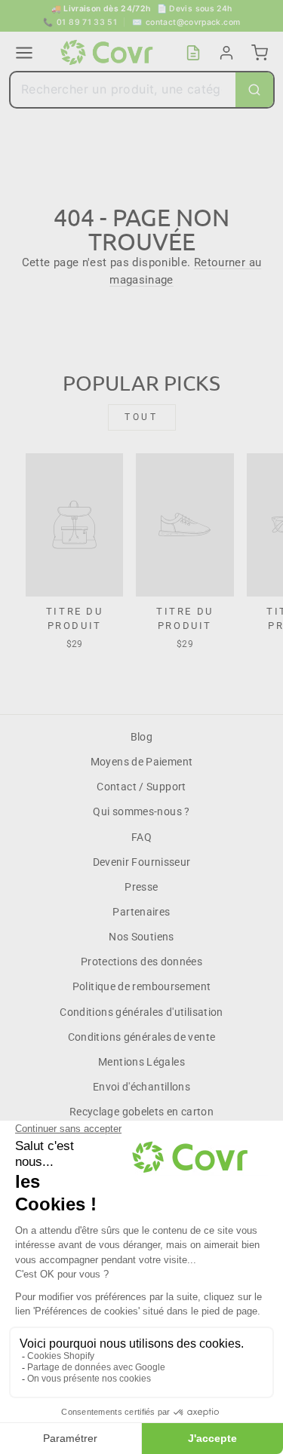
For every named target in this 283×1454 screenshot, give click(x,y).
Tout (141, 417)
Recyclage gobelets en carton (141, 1112)
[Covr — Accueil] (108, 53)
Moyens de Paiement (142, 762)
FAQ (141, 837)
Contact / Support (141, 787)
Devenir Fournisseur (142, 862)
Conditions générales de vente (142, 1037)
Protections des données (141, 962)
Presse (141, 887)
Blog (141, 737)
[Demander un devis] (193, 53)
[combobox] (123, 89)
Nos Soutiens (141, 937)
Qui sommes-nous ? (141, 811)
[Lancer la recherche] (254, 89)
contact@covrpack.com (186, 22)
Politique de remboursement (141, 986)
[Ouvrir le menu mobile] (24, 53)
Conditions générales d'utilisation (141, 1012)
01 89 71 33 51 (80, 22)
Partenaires (141, 912)
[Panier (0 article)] (260, 53)
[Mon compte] (226, 53)
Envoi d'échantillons (141, 1087)
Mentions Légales (141, 1062)
